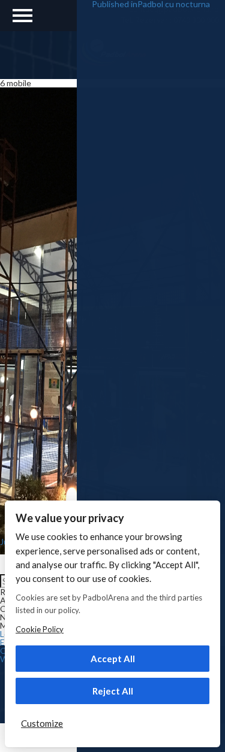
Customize (42, 723)
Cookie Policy (40, 629)
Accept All (113, 658)
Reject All (112, 691)
